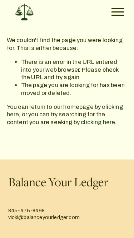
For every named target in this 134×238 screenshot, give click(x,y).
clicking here (98, 122)
